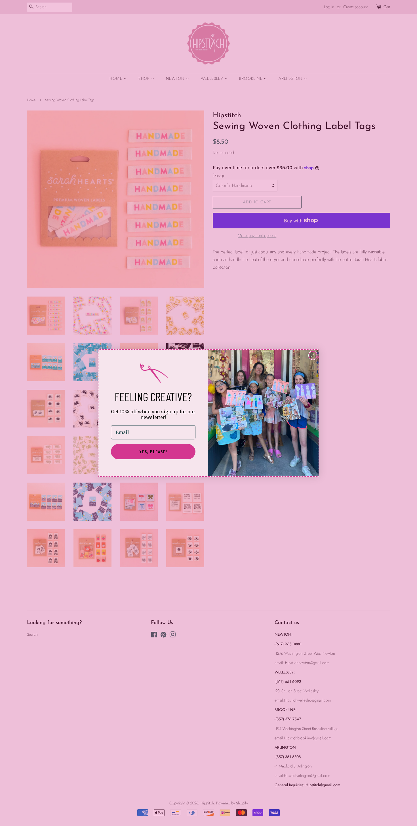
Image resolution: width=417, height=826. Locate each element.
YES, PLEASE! (153, 451)
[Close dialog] (313, 355)
